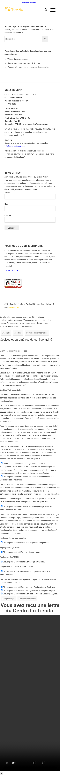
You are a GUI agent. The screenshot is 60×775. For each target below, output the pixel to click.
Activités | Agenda (29, 2)
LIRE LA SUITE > (12, 270)
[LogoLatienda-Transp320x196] (25, 10)
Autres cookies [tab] (6, 574)
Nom (6, 204)
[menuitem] (29, 2)
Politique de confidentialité (36, 332)
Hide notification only (27, 598)
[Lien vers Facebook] (40, 310)
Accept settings (8, 598)
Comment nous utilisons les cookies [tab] (15, 350)
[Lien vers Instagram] (49, 310)
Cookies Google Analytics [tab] (11, 479)
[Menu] (51, 10)
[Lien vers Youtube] (44, 310)
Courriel (8, 215)
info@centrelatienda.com (15, 146)
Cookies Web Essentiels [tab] (10, 389)
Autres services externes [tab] (10, 509)
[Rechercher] (44, 10)
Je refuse (18, 332)
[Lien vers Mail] (53, 310)
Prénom (8, 192)
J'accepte (6, 332)
